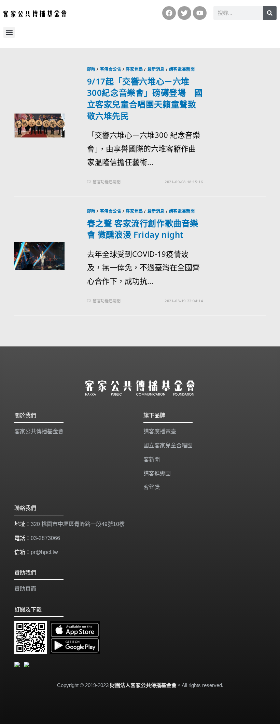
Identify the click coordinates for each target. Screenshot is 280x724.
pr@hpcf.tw (44, 552)
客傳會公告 (111, 69)
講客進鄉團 (157, 473)
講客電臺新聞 (182, 69)
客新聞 (151, 459)
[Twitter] (184, 13)
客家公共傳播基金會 (39, 431)
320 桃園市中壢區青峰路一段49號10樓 (78, 524)
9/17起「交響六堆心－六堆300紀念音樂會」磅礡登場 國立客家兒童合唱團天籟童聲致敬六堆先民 (145, 98)
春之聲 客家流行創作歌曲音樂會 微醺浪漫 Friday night (142, 229)
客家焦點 (134, 69)
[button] (9, 32)
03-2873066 (45, 538)
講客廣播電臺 (159, 431)
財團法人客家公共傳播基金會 (143, 685)
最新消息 (156, 69)
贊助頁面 (25, 589)
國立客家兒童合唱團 (168, 445)
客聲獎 (151, 487)
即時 (91, 69)
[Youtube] (200, 13)
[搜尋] (270, 13)
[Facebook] (169, 13)
